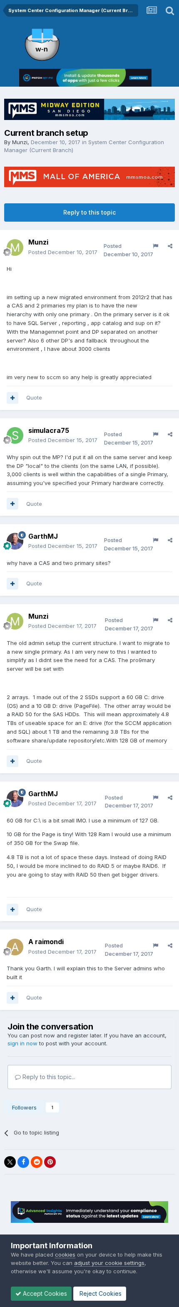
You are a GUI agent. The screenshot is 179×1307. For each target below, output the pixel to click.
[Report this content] (155, 245)
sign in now (22, 1043)
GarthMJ (43, 536)
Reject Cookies (100, 1293)
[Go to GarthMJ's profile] (15, 541)
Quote (34, 397)
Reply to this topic (89, 212)
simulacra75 (48, 430)
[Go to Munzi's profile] (15, 247)
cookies (65, 1254)
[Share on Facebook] (23, 1162)
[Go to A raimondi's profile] (15, 947)
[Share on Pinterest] (50, 1162)
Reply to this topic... (48, 1076)
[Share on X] (10, 1162)
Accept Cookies (44, 1293)
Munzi (19, 142)
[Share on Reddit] (36, 1162)
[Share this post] (170, 245)
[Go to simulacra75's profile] (15, 435)
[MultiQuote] (12, 398)
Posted (62, 252)
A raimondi (46, 941)
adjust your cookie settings (109, 1263)
